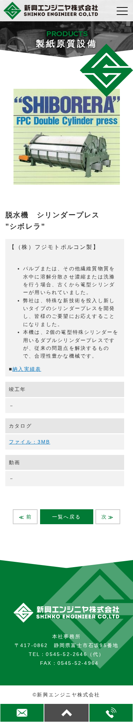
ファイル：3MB (29, 442)
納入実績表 (26, 369)
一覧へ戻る (66, 517)
